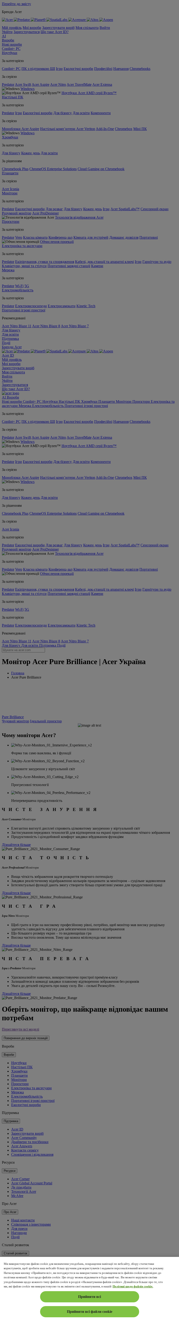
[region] (89, 1289)
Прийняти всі (89, 1297)
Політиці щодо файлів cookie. (133, 1286)
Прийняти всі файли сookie (89, 1312)
